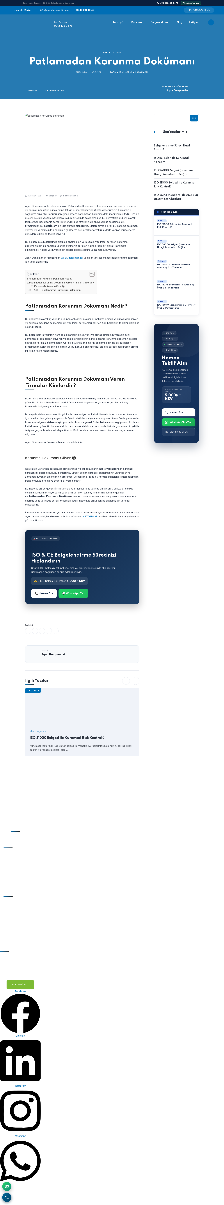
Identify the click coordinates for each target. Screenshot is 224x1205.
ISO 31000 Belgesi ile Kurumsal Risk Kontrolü (67, 738)
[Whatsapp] (175, 10)
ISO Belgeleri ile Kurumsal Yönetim (171, 160)
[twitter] (35, 631)
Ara (194, 118)
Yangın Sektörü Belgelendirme (25, 931)
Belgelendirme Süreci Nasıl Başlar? (172, 147)
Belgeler (96, 72)
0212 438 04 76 (63, 25)
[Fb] (161, 10)
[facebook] (28, 631)
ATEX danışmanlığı (72, 257)
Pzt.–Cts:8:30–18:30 (199, 10)
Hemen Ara (176, 412)
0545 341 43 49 (85, 10)
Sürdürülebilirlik (17, 877)
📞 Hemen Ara (44, 593)
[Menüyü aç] (211, 22)
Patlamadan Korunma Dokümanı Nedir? (50, 278)
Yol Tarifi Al (19, 985)
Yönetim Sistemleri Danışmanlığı (26, 853)
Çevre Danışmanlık (19, 871)
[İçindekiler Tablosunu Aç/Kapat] (90, 274)
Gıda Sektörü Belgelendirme (24, 925)
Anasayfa (81, 72)
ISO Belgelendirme (18, 902)
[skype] (56, 631)
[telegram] (49, 631)
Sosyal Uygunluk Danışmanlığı (26, 859)
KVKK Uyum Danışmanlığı (23, 865)
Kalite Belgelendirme (19, 919)
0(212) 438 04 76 (179, 432)
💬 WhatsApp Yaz (73, 593)
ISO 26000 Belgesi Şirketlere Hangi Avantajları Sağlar (173, 172)
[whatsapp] (42, 631)
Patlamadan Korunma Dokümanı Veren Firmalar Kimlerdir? (61, 282)
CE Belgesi (14, 908)
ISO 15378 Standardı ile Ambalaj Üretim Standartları (176, 197)
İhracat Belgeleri (17, 913)
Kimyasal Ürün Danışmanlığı (24, 883)
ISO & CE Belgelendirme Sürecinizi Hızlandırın (55, 290)
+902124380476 (169, 3)
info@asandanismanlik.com (54, 10)
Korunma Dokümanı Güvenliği (49, 286)
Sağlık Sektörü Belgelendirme (25, 937)
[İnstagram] (168, 10)
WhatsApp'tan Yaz (191, 3)
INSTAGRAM (90, 516)
